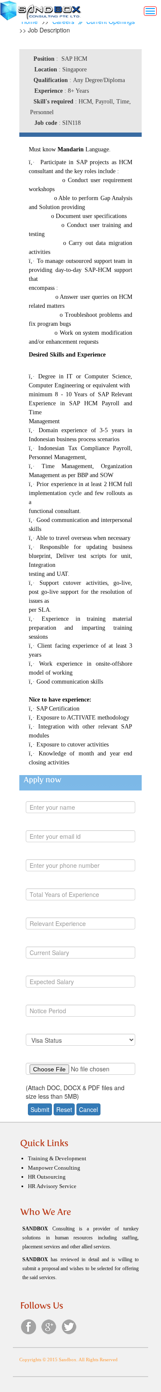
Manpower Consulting (54, 1168)
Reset (64, 1109)
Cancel (88, 1109)
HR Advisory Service (52, 1186)
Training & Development (57, 1158)
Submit (39, 1109)
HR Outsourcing (47, 1177)
